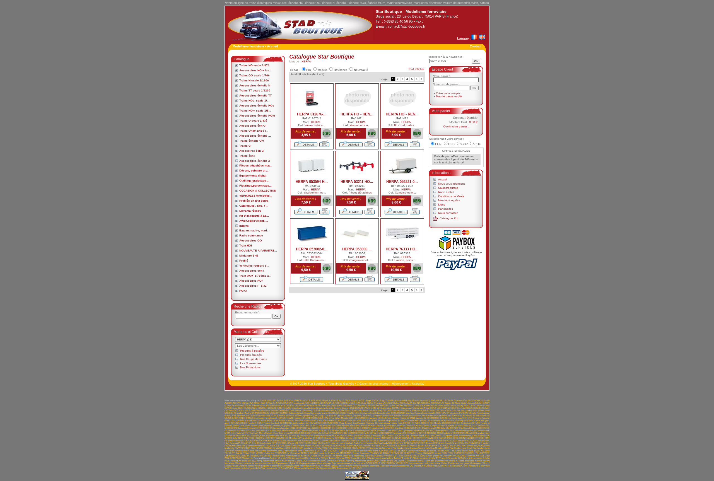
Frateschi (298, 418)
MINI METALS (371, 433)
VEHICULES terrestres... (255, 195)
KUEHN (441, 425)
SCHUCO (444, 445)
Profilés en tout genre (254, 200)
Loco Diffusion (470, 428)
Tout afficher (416, 69)
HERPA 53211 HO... (357, 182)
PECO (416, 438)
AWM (333, 405)
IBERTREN (285, 423)
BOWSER (262, 408)
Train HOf (245, 245)
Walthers (337, 456)
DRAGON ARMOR (279, 413)
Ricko (454, 443)
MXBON (476, 435)
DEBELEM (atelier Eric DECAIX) (366, 410)
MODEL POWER (233, 435)
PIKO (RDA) (459, 438)
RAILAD (349, 443)
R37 (279, 443)
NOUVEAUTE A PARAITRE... (258, 250)
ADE (313, 400)
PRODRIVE (389, 440)
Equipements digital (252, 175)
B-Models (370, 405)
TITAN (246, 453)
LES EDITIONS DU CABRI (329, 428)
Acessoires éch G (251, 150)
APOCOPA (281, 403)
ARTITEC (425, 403)
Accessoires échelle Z (254, 160)
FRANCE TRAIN (284, 418)
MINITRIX (421, 433)
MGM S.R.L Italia (233, 433)
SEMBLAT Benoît (465, 445)
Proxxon (234, 443)
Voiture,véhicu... (315, 125)
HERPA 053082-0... (311, 249)
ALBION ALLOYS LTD (235, 403)
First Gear (388, 415)
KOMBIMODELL (422, 425)
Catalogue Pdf (449, 218)
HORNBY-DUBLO (238, 423)
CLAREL (477, 408)
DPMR (255, 413)
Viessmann (291, 456)
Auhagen (326, 405)
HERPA (306, 61)
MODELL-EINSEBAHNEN (357, 435)
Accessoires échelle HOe (256, 105)
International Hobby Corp (390, 423)
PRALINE (281, 440)
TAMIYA (392, 450)
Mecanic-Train (384, 430)
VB (261, 456)
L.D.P (474, 425)
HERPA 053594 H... (312, 182)
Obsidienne (329, 438)
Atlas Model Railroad (270, 405)
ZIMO (238, 458)
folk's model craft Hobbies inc (436, 415)
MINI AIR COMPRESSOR (351, 433)
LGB (345, 428)
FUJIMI (306, 418)
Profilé (243, 260)
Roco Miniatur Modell (301, 445)
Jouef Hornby (264, 425)
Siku (253, 448)
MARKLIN (334, 430)
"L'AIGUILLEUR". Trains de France (276, 400)
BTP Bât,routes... (405, 125)
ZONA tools (247, 458)
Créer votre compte (448, 93)
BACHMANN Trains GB (387, 405)
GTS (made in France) (478, 418)
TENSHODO (442, 450)
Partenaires (445, 208)
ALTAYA (249, 403)
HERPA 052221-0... (402, 182)
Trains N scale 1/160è (254, 80)
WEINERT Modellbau (353, 456)
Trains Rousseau (361, 453)
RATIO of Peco (396, 443)
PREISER (345, 440)
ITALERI (425, 423)
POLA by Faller (250, 440)
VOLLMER (327, 456)
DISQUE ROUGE (426, 410)
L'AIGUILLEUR (464, 425)
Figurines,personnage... (255, 185)
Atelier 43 (449, 403)
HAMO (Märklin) (258, 420)
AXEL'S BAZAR (344, 405)
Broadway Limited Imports (328, 408)
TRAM (386, 453)
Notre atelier (446, 192)
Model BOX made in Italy (477, 433)
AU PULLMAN (299, 405)
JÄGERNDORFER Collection (456, 423)
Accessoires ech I (251, 270)
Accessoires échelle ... (255, 135)
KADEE (295, 425)
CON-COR (243, 410)
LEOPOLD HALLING (306, 428)
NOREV (260, 438)
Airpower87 (459, 400)
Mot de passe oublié (449, 96)
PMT (487, 438)
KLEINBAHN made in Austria (398, 425)
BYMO (367, 408)
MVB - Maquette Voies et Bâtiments (453, 435)
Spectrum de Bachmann (380, 448)
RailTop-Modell (381, 443)
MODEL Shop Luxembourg (318, 435)
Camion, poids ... (405, 260)
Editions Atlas (295, 413)
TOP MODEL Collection (262, 453)
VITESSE (302, 456)
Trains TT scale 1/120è (254, 90)
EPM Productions (450, 413)
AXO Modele (359, 405)
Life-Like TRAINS (403, 428)
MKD (453, 433)
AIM (433, 400)
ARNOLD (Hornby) (373, 403)
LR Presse (230, 430)
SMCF (294, 448)
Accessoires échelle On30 (366, 461)
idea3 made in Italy (300, 423)
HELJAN (357, 420)
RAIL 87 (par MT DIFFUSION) (297, 443)
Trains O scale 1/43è (253, 120)
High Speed (391, 420)
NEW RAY (243, 438)
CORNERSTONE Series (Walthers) (294, 410)
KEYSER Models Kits (343, 425)
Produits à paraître (252, 350)
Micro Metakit (265, 433)
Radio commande (251, 235)
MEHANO (419, 430)
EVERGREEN (263, 415)
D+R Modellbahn (321, 410)
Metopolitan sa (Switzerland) (475, 430)
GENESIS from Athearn (389, 418)
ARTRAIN (436, 403)
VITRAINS (312, 456)
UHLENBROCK (232, 456)
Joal (242, 425)
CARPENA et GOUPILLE (449, 408)
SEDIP (453, 445)
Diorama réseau (250, 210)
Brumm (345, 408)
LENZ (292, 428)
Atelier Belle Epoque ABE (467, 403)
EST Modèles (238, 415)
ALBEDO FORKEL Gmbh (477, 400)
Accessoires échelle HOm (257, 115)
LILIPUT (416, 428)
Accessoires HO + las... (255, 70)
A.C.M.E (306, 400)
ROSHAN (316, 445)
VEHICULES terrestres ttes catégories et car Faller (421, 463)
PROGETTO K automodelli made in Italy (415, 440)
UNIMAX (245, 456)
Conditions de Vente (451, 196)
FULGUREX (317, 418)
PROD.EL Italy (376, 440)
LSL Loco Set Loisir (255, 430)
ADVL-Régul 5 (380, 400)
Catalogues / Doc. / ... (253, 205)
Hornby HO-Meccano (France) (448, 420)
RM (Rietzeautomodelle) (253, 445)
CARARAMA (419, 408)
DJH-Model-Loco (481, 410)
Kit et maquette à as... (254, 215)
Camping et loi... (405, 192)
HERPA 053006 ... (357, 249)
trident (438, 453)
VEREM (268, 456)
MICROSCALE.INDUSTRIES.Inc (306, 433)
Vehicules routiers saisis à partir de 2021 (244, 468)
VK (319, 456)
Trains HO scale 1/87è (254, 65)
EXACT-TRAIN (278, 415)
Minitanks (398, 433)
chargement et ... (315, 192)
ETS (253, 415)
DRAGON (264, 413)
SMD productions (306, 448)
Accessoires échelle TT (255, 95)
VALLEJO (254, 456)
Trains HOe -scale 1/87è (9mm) (454, 458)
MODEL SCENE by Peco (292, 435)
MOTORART (388, 435)
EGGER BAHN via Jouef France (406, 413)
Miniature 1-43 (249, 255)
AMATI (257, 403)
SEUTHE (245, 448)
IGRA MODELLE (318, 423)
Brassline (296, 408)
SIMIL (288, 448)
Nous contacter (448, 212)
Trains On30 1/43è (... (253, 130)
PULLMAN (243, 443)
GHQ (426, 418)
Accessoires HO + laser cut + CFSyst (310, 458)
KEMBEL (327, 425)
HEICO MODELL (338, 420)
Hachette (240, 420)
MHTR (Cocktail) (250, 433)
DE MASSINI (343, 410)
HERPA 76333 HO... (402, 249)
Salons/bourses (448, 187)
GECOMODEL (362, 418)
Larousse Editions (246, 428)
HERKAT (373, 420)
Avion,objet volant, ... (253, 220)
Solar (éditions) (335, 448)
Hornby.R (252, 423)
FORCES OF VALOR (462, 415)
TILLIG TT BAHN (233, 453)
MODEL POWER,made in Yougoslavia (260, 435)
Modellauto (376, 435)
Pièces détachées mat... (255, 165)
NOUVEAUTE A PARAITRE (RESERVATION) (446, 466)
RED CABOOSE (412, 443)
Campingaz (406, 408)
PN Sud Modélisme (234, 440)
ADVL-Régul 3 (351, 400)
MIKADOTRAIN (330, 433)
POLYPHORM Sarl (268, 440)
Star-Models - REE (439, 448)
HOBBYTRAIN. (419, 420)
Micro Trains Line (281, 433)
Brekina (311, 408)
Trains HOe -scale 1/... (254, 100)
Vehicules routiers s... (254, 265)
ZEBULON (230, 458)
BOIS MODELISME (247, 408)
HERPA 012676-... (312, 114)
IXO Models (435, 423)
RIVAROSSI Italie (233, 445)
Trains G (245, 145)
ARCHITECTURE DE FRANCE (348, 403)
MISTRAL (431, 433)
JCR (473, 423)
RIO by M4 (463, 443)
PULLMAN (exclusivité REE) (263, 443)
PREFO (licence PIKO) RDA (326, 440)
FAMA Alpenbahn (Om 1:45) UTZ (311, 415)
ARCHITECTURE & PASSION (317, 403)
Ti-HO (452, 450)
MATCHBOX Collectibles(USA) (355, 430)
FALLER (290, 415)
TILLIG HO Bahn (481, 450)
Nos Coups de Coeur (253, 359)
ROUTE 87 (376, 445)
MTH (421, 435)
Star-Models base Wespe (242, 450)
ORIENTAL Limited (344, 438)
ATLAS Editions (252, 405)
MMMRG (460, 433)
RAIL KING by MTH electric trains (328, 443)
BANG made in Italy (453, 405)
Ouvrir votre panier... (456, 126)
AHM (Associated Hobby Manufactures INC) (409, 400)
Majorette (313, 430)
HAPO (270, 420)
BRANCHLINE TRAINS (279, 408)
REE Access (427, 443)
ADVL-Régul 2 (337, 400)
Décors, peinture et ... (254, 170)
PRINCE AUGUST (360, 440)
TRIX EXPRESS (456, 453)
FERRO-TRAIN (336, 415)
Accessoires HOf (250, 280)
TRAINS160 (376, 453)
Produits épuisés (251, 354)
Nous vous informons (451, 183)
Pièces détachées (360, 192)
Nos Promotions (250, 367)
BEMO (467, 405)
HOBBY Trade (405, 420)
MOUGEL (400, 435)
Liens (441, 204)
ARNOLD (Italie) (391, 403)
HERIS (365, 420)
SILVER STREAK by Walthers (270, 448)
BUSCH (359, 408)
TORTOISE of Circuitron (287, 453)
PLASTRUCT (472, 438)
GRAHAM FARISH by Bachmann (446, 418)
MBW (374, 430)
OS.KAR (358, 438)
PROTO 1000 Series (454, 440)
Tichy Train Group (464, 450)
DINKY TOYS (411, 410)
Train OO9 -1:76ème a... (255, 275)
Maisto (305, 430)
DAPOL (333, 410)
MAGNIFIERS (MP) (291, 430)
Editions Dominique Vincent (315, 413)
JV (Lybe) (285, 425)
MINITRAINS (409, 433)
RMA (268, 445)
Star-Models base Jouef (461, 448)
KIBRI (357, 425)
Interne (244, 225)
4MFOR (298, 400)
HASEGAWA (310, 420)
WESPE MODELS (374, 456)
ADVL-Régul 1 (323, 400)
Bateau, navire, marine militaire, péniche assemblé (355, 466)
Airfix (450, 400)
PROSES (439, 440)
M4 (271, 430)
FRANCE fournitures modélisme (260, 418)
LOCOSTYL (483, 428)
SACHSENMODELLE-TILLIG (410, 445)
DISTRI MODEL (443, 410)
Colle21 (485, 408)
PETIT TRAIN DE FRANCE (433, 438)
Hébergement (400, 383)
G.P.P (351, 418)
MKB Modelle (443, 433)
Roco (287, 445)
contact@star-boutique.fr (406, 26)
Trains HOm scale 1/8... (255, 110)
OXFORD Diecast (371, 438)
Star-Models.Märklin (287, 450)
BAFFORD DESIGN (433, 405)
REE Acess (438, 443)
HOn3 (243, 290)
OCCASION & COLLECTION (257, 190)
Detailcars (399, 410)
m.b (267, 430)
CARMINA (431, 408)
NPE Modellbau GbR (308, 438)
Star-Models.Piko (306, 450)
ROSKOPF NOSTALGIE (333, 445)
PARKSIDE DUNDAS (391, 438)
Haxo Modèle (323, 420)
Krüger (433, 425)
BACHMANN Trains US (411, 405)
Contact (475, 46)
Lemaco (277, 428)
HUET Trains (264, 423)
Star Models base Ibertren (405, 448)
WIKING (408, 456)
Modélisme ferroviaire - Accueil (255, 46)
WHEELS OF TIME (393, 456)
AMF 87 (265, 403)
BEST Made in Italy (480, 405)
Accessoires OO (250, 240)
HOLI (430, 420)
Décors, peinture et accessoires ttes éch (255, 463)
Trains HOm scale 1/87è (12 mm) (246, 461)
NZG (320, 438)
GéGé (403, 418)
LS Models (240, 430)
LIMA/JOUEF (452, 428)
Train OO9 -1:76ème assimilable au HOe (300, 468)
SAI (426, 445)
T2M (381, 450)
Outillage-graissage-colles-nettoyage (313, 463)
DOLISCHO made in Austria (238, 413)
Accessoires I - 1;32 (253, 285)
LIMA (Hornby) (428, 428)
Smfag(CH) (321, 448)
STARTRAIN (321, 450)
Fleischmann (415, 415)
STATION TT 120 (336, 450)
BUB (352, 408)
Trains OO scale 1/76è (254, 75)
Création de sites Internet (373, 383)
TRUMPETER (482, 453)
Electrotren (427, 413)
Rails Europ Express (363, 443)
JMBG (236, 425)
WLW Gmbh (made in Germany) (436, 456)
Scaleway (418, 383)
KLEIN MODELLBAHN (372, 425)
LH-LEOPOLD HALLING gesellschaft (365, 428)
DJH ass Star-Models (462, 410)
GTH (464, 418)
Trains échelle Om (251, 140)
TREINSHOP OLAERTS (402, 453)
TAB (386, 450)
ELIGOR (437, 413)
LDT (257, 428)
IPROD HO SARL (411, 423)
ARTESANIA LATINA (410, 403)
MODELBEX (338, 435)
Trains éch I (247, 155)
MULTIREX (430, 435)
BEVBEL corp (231, 408)
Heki (350, 420)
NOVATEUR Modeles (286, 438)
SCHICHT (434, 445)
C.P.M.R (396, 408)
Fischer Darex (401, 415)
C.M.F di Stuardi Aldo (381, 408)
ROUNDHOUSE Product (358, 445)
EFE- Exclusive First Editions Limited (372, 413)
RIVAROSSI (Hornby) (479, 443)
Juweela (276, 425)
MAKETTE (324, 430)
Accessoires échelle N (254, 85)
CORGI (273, 410)
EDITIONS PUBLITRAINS (341, 413)
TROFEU (469, 453)
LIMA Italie (440, 428)
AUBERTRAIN (314, 405)
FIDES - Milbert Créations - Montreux (363, 415)
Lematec (285, 428)
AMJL (272, 403)
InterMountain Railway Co (365, 423)
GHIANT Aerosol (415, 418)
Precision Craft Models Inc (299, 440)
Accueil (442, 179)
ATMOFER (286, 405)
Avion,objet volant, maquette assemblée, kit (302, 466)
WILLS (416, 456)
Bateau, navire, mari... (254, 230)
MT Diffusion (412, 435)
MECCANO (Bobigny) (402, 430)
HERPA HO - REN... (357, 114)
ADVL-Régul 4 (366, 400)
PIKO (449, 438)
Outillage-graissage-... (254, 180)
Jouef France (251, 425)
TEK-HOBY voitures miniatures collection (416, 450)
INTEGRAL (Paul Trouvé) (339, 423)
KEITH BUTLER (314, 425)
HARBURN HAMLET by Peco (288, 420)
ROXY (385, 445)
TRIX (444, 453)
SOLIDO (347, 448)
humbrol (275, 423)
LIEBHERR (388, 428)
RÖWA (392, 445)
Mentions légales (449, 200)
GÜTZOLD (230, 420)
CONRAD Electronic (259, 410)
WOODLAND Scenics (464, 456)
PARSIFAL (407, 438)
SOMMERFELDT (360, 448)
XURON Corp (482, 456)
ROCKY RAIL (277, 445)
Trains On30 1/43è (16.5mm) (340, 461)
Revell (448, 443)
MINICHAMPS (386, 433)
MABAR (277, 430)
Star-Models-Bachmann (266, 450)
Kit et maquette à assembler (268, 466)
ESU (248, 415)
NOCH (252, 438)
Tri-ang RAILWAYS (424, 453)
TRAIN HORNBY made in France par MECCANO (326, 453)
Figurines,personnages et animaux (348, 463)
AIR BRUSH (441, 400)
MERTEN (448, 430)
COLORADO (231, 410)
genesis (373, 418)
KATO (302, 425)
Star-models (424, 448)
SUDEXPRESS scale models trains (361, 450)
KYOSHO (450, 425)
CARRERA (467, 408)
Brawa (304, 408)
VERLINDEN (278, 456)
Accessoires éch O (252, 125)
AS (443, 403)
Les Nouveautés (250, 363)
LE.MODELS (266, 428)
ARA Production (293, 403)
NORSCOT (270, 438)
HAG (247, 420)
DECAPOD (388, 410)
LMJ (461, 428)
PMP (481, 438)
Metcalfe (458, 430)
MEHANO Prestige (433, 430)
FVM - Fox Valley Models (336, 418)
